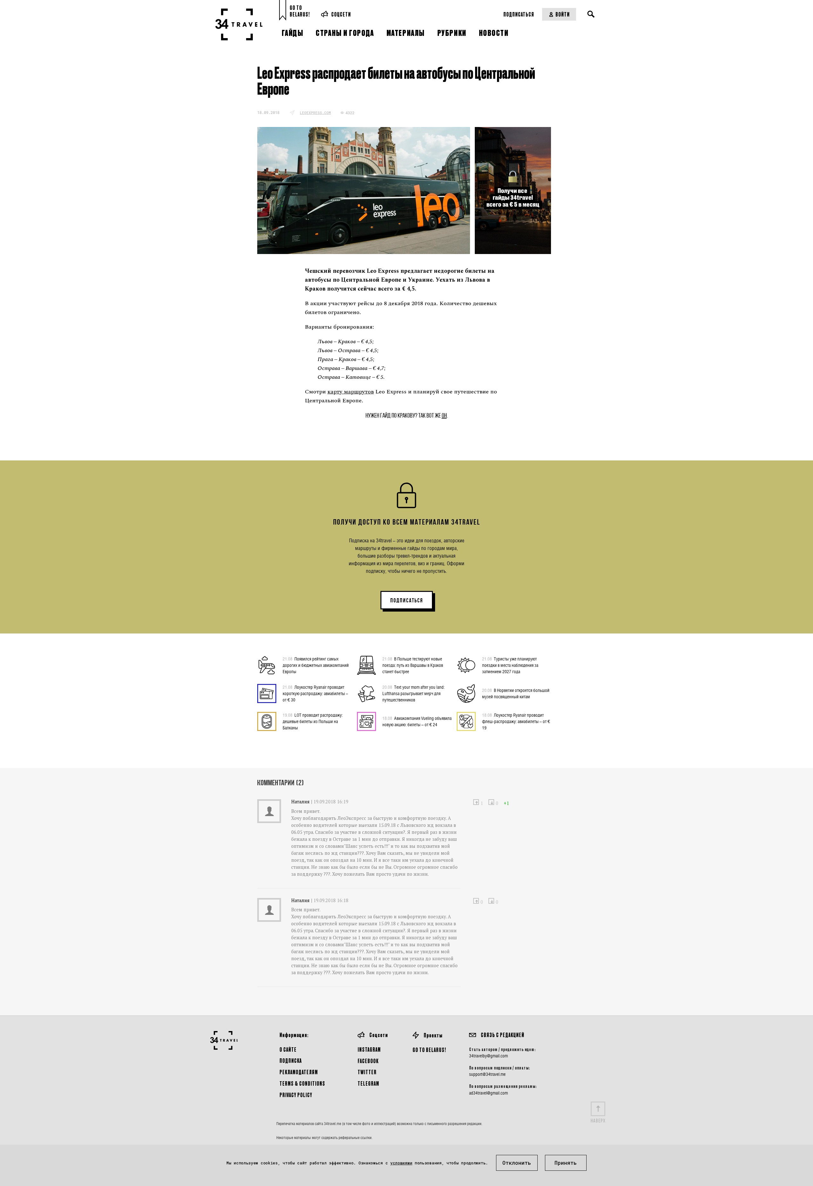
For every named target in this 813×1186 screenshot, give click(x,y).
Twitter (367, 1071)
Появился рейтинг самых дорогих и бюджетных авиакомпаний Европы (316, 665)
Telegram (368, 1083)
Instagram (369, 1049)
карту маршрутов (350, 391)
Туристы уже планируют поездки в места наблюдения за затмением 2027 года (510, 665)
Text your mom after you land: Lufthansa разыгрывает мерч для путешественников (413, 693)
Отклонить (516, 1162)
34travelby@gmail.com (488, 1055)
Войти (562, 14)
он (444, 415)
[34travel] (239, 24)
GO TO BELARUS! (429, 1049)
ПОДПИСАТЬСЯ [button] (406, 600)
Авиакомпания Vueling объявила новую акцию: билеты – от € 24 (417, 721)
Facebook (368, 1060)
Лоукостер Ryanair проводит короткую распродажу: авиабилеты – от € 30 (315, 693)
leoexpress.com (315, 112)
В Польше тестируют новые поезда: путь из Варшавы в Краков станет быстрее (412, 665)
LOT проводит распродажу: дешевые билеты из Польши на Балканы (313, 721)
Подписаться (518, 14)
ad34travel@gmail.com (488, 1093)
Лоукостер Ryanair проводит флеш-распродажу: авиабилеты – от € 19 (516, 721)
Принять (565, 1162)
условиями (401, 1162)
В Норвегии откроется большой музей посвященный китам (515, 693)
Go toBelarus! (300, 10)
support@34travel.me (487, 1074)
